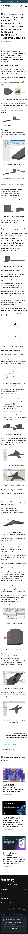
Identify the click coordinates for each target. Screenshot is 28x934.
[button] (16, 5)
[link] (6, 6)
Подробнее (11, 924)
